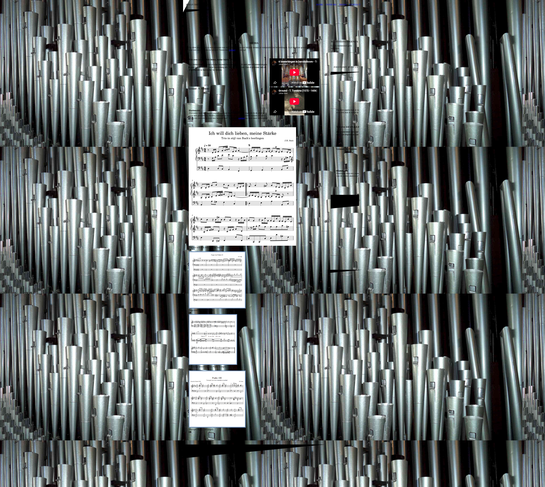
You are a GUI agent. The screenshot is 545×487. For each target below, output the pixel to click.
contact (232, 50)
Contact (355, 4)
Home (319, 4)
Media (343, 4)
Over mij (331, 4)
